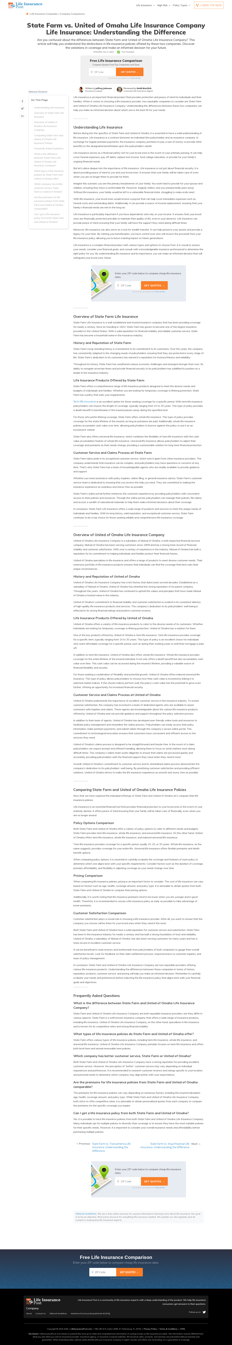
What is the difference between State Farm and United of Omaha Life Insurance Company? (47, 160)
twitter (204, 1312)
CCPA (182, 1329)
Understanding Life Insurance (49, 107)
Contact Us (41, 1313)
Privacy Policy (150, 1329)
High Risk (162, 5)
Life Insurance (144, 5)
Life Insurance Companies (44, 13)
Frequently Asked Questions (48, 148)
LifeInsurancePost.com (81, 1329)
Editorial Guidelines (86, 1213)
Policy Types (180, 5)
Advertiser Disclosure (37, 91)
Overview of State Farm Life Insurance (49, 115)
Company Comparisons (72, 13)
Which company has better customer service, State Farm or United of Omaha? (48, 188)
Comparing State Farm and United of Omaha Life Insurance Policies (48, 139)
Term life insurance (84, 401)
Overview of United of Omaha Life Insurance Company (45, 126)
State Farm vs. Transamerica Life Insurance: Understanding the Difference (111, 1147)
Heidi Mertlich (144, 88)
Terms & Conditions (168, 1329)
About (29, 1313)
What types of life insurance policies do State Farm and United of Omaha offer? (49, 175)
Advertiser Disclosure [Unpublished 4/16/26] (90, 1313)
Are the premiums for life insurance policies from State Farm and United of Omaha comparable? (49, 203)
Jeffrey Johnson (103, 88)
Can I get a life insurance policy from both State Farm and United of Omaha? (49, 218)
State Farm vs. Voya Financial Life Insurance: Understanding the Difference (165, 1145)
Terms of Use (135, 78)
